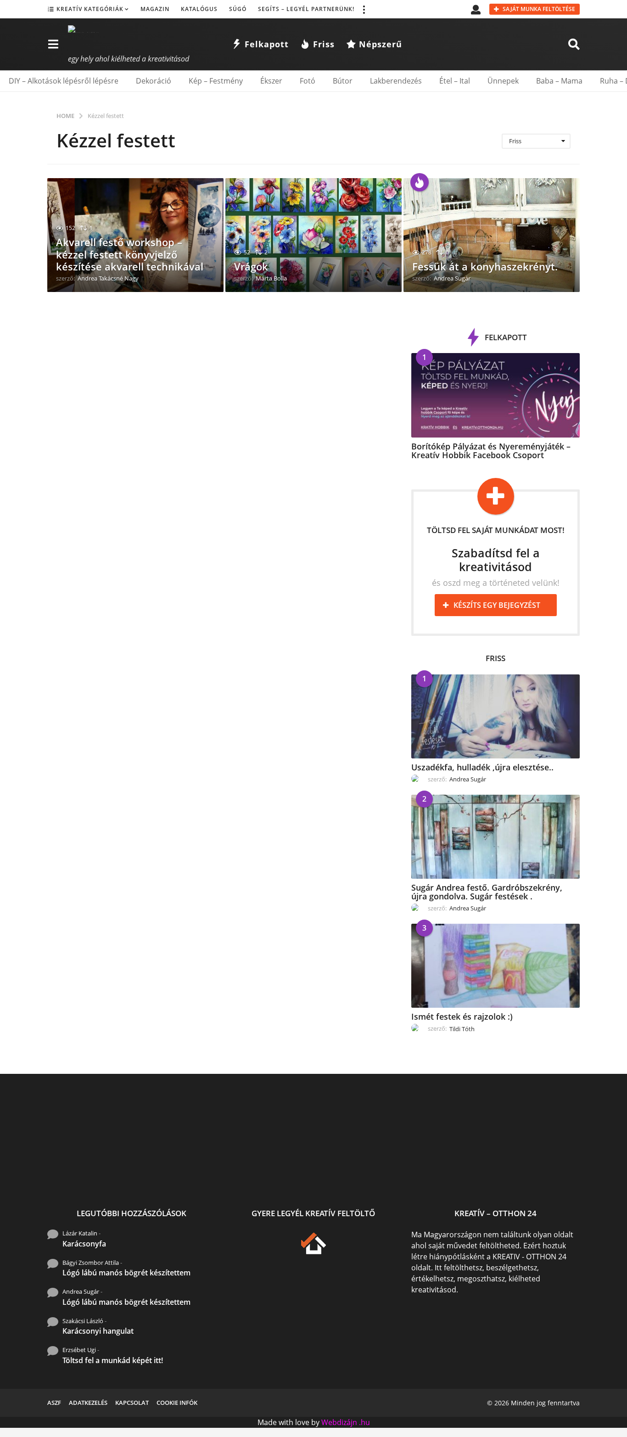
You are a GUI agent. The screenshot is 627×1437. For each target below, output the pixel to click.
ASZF (54, 1402)
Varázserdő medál (552, 1172)
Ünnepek (503, 81)
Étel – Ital (454, 81)
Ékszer (271, 81)
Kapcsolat (132, 1402)
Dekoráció (153, 81)
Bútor (343, 81)
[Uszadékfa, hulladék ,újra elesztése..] (495, 716)
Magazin (154, 9)
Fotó (307, 81)
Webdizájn (339, 1422)
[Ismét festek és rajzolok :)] (495, 966)
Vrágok (251, 266)
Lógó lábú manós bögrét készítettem (126, 1273)
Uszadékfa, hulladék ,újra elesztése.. (482, 767)
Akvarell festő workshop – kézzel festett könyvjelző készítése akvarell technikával (129, 254)
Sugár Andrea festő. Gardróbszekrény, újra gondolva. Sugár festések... (185, 1179)
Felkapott (267, 44)
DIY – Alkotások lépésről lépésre (63, 81)
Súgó (237, 9)
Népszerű (380, 44)
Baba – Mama (559, 81)
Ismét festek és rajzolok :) (462, 1016)
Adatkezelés (88, 1402)
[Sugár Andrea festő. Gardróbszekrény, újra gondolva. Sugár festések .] (495, 837)
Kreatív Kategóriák (89, 9)
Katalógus (199, 9)
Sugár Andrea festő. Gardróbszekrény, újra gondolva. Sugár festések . (486, 892)
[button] (363, 9)
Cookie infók (177, 1402)
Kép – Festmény (216, 81)
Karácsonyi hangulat (98, 1331)
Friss (324, 44)
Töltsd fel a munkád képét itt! (112, 1360)
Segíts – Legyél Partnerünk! (306, 9)
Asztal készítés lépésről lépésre (460, 1176)
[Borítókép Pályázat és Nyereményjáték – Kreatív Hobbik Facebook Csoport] (495, 395)
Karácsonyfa (84, 1244)
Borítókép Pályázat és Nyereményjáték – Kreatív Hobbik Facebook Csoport (491, 450)
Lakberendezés (396, 81)
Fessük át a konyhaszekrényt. (485, 266)
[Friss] (419, 182)
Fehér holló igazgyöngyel (369, 1172)
